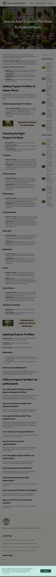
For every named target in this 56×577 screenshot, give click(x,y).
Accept (46, 571)
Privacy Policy (6, 573)
